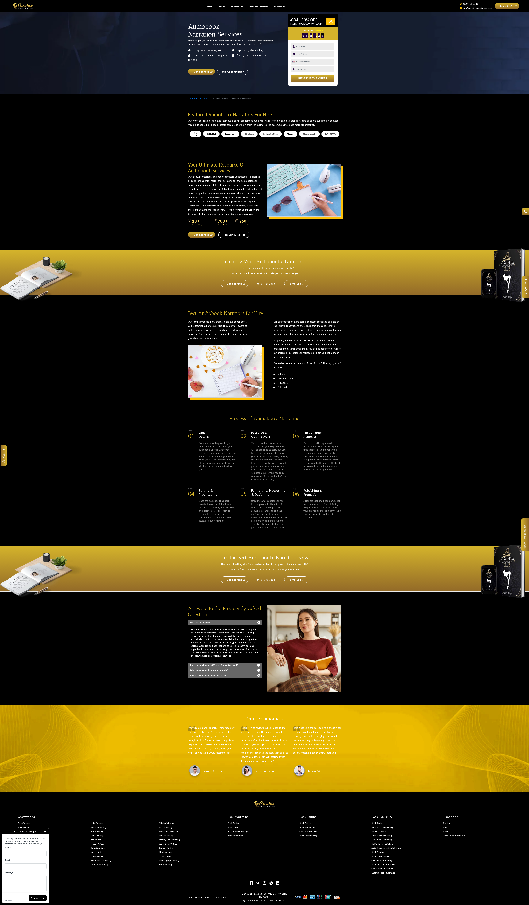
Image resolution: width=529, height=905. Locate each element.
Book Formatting (307, 827)
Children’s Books (166, 823)
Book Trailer (233, 827)
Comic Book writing (99, 864)
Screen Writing (97, 856)
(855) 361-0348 (268, 283)
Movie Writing (97, 852)
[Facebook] (251, 883)
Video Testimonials (258, 6)
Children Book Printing (381, 860)
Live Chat (507, 6)
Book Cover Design (380, 856)
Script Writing (97, 823)
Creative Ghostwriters (199, 98)
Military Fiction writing (101, 860)
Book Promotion (235, 835)
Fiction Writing (165, 827)
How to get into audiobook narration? (209, 675)
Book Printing (377, 852)
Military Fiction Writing (169, 839)
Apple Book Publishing (381, 839)
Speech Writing (97, 843)
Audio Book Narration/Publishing (386, 848)
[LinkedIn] (277, 883)
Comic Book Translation (454, 835)
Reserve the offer (312, 78)
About (222, 6)
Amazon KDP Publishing (382, 827)
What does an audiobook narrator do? (209, 670)
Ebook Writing (165, 864)
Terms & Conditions (198, 897)
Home (211, 6)
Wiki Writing (96, 839)
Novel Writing (97, 835)
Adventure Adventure (168, 831)
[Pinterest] (271, 883)
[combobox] (294, 62)
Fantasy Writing (166, 835)
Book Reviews (234, 823)
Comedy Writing (98, 848)
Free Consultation (232, 71)
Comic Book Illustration (382, 868)
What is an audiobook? (201, 622)
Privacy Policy (219, 897)
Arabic (445, 831)
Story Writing (24, 823)
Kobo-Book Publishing (381, 835)
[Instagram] (264, 883)
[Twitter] (258, 883)
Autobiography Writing (169, 860)
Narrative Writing (98, 827)
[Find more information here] (26, 865)
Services (235, 6)
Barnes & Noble (378, 831)
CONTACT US (279, 6)
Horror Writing (97, 831)
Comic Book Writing (168, 843)
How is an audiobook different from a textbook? (214, 665)
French (446, 827)
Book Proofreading (308, 835)
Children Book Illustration (383, 872)
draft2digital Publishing (382, 843)
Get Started (202, 71)
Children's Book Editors (310, 831)
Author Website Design (238, 831)
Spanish (446, 823)
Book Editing (305, 823)
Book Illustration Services (383, 864)
